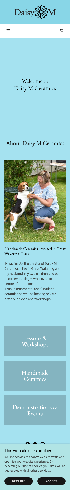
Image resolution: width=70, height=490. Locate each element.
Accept (51, 480)
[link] (35, 12)
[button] (8, 31)
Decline (18, 480)
